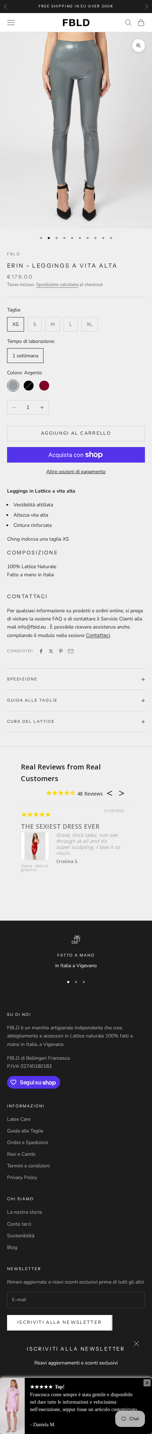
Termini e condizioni (28, 1165)
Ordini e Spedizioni (27, 1142)
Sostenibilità (20, 1235)
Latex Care (18, 1119)
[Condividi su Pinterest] (61, 651)
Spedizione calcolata (57, 284)
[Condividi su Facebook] (41, 651)
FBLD (13, 253)
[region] (76, 952)
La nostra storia (24, 1212)
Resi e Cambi (21, 1154)
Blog (12, 1247)
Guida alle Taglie (25, 1130)
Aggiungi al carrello (76, 433)
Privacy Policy (22, 1177)
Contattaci (98, 635)
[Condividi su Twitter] (51, 651)
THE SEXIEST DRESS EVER (60, 826)
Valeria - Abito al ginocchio (34, 868)
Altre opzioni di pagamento (76, 471)
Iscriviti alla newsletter (59, 1322)
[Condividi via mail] (71, 651)
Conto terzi (19, 1224)
